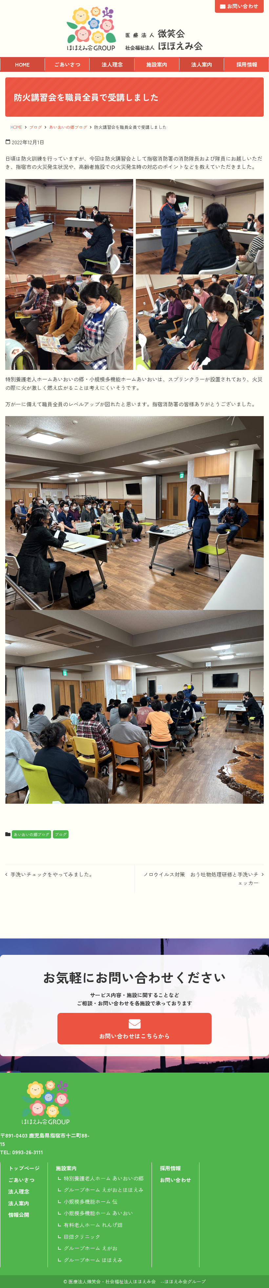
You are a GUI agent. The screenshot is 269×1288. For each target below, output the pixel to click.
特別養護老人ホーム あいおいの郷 (104, 1178)
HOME (22, 64)
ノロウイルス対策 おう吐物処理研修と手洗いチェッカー (201, 878)
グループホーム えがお (90, 1248)
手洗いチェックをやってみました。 (52, 874)
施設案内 (156, 64)
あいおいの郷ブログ (68, 127)
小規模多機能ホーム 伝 (90, 1201)
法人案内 (201, 64)
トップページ (24, 1168)
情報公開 (18, 1214)
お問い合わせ (243, 6)
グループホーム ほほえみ (93, 1260)
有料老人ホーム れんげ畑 (93, 1225)
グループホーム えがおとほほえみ (104, 1190)
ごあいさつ (67, 64)
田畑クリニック (82, 1236)
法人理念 (112, 64)
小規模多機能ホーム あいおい (98, 1213)
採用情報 (246, 64)
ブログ (35, 127)
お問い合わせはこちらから (134, 1036)
